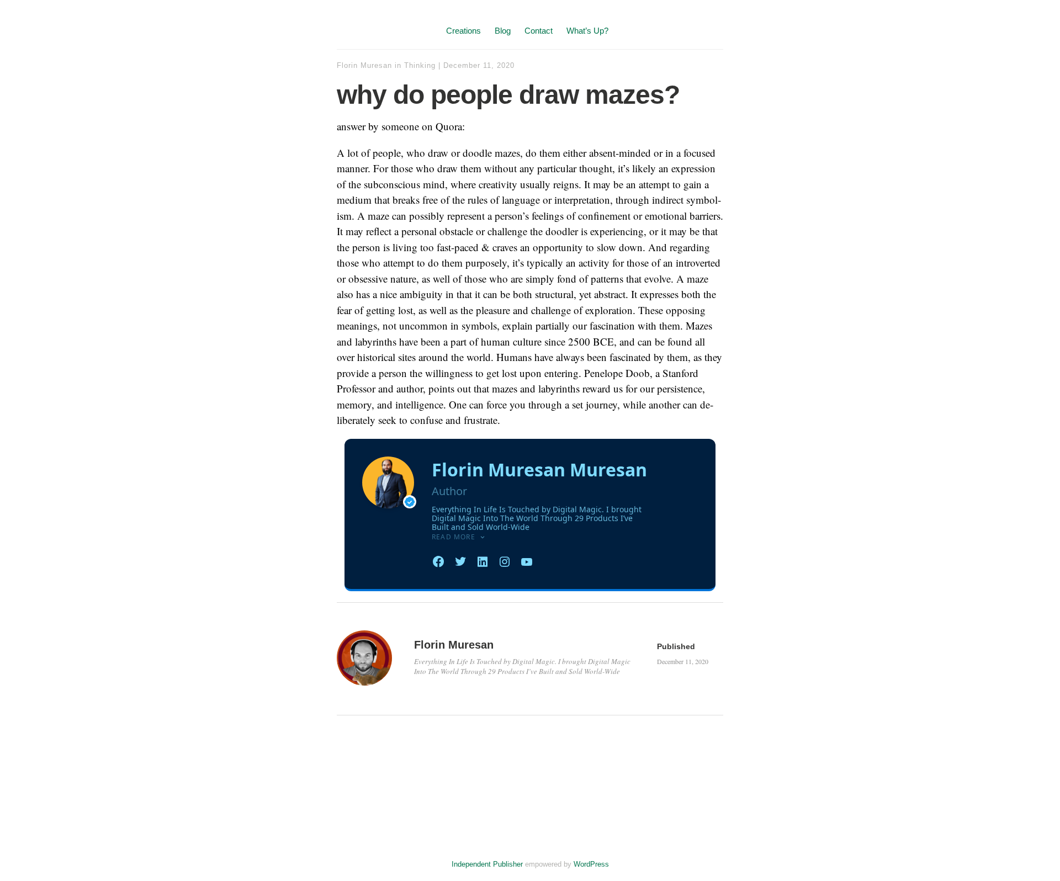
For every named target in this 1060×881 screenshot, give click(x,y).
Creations (463, 30)
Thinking (420, 65)
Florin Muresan (364, 65)
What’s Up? (587, 30)
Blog (503, 30)
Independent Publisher (487, 864)
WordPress (591, 864)
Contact (538, 30)
